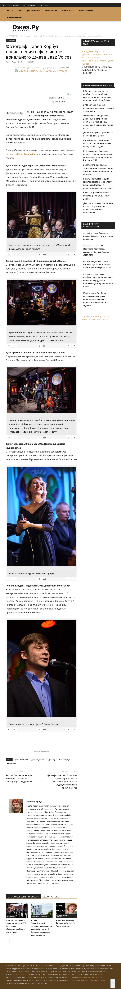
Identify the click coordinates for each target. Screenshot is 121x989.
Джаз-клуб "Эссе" (38, 760)
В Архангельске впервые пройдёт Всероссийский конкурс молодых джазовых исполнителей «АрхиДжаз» (97, 96)
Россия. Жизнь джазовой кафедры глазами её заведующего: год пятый (19, 778)
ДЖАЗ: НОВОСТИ (33, 11)
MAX (46, 5)
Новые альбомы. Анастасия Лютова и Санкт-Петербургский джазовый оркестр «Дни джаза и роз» (98, 280)
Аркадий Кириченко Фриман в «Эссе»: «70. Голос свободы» (66, 923)
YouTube (16, 5)
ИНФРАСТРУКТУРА (14, 18)
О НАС (19, 11)
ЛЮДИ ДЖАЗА (51, 11)
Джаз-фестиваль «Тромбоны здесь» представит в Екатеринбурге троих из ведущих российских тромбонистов (62, 781)
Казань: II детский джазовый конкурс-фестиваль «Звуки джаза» (97, 195)
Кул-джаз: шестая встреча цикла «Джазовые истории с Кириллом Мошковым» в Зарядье (94, 299)
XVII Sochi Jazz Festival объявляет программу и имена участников (98, 108)
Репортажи (25, 36)
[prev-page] (8, 941)
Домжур (52, 760)
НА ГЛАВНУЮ (12, 36)
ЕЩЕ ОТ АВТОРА (50, 897)
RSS (24, 5)
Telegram (31, 5)
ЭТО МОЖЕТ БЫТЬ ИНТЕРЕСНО (23, 897)
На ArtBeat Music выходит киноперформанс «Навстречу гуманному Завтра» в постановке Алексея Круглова (98, 183)
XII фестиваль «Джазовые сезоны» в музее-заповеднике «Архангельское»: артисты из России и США (98, 156)
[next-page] (12, 941)
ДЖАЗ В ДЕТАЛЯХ (86, 11)
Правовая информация (80, 977)
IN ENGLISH (97, 977)
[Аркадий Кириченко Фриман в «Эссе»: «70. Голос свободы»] (66, 910)
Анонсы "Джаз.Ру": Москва (63, 916)
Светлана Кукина (91, 261)
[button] (111, 10)
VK (4, 5)
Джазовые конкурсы (39, 916)
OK (9, 5)
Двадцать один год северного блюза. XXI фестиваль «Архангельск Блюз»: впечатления (16, 926)
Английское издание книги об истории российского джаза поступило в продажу (97, 143)
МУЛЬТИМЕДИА (68, 11)
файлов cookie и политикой (93, 980)
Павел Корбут (17, 62)
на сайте (21, 154)
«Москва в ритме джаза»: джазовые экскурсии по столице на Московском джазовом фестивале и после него (98, 122)
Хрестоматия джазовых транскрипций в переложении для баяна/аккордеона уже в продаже (98, 169)
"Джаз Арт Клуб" (21, 760)
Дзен (40, 5)
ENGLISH (10, 11)
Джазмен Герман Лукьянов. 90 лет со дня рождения (98, 134)
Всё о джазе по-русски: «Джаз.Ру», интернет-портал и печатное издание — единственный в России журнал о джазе (97, 57)
